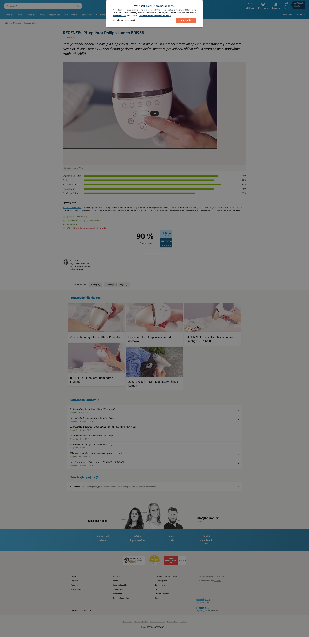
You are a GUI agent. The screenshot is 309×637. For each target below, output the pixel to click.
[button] (124, 20)
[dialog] (154, 13)
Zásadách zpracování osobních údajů (155, 15)
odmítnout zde (119, 15)
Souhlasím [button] (186, 20)
